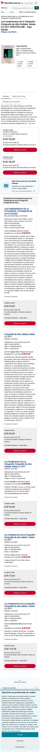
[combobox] (22, 7)
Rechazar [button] (20, 741)
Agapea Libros (15, 352)
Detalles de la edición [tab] (11, 102)
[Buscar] (37, 7)
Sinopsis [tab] (6, 96)
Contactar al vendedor (10, 296)
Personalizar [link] (20, 747)
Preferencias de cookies (26, 722)
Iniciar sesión (29, 3)
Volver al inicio (20, 682)
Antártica (13, 231)
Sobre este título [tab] (18, 96)
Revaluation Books (16, 624)
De (20, 64)
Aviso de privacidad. (14, 731)
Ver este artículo (8, 136)
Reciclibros (13, 481)
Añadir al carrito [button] (20, 150)
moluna (12, 555)
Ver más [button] (32, 123)
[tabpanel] (19, 114)
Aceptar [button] (20, 735)
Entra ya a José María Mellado (22, 191)
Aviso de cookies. (13, 727)
